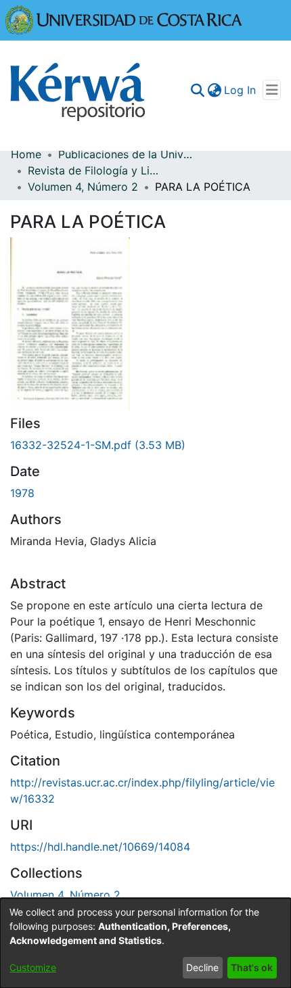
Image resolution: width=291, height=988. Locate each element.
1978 (22, 493)
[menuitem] (214, 90)
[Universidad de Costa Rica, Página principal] (123, 19)
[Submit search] (197, 90)
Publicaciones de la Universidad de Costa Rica (126, 154)
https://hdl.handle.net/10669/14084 (100, 846)
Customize (32, 967)
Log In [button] (240, 90)
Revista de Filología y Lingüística (95, 170)
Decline (202, 967)
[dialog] (145, 943)
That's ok (252, 967)
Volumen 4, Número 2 (83, 186)
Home (26, 154)
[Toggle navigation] (272, 90)
